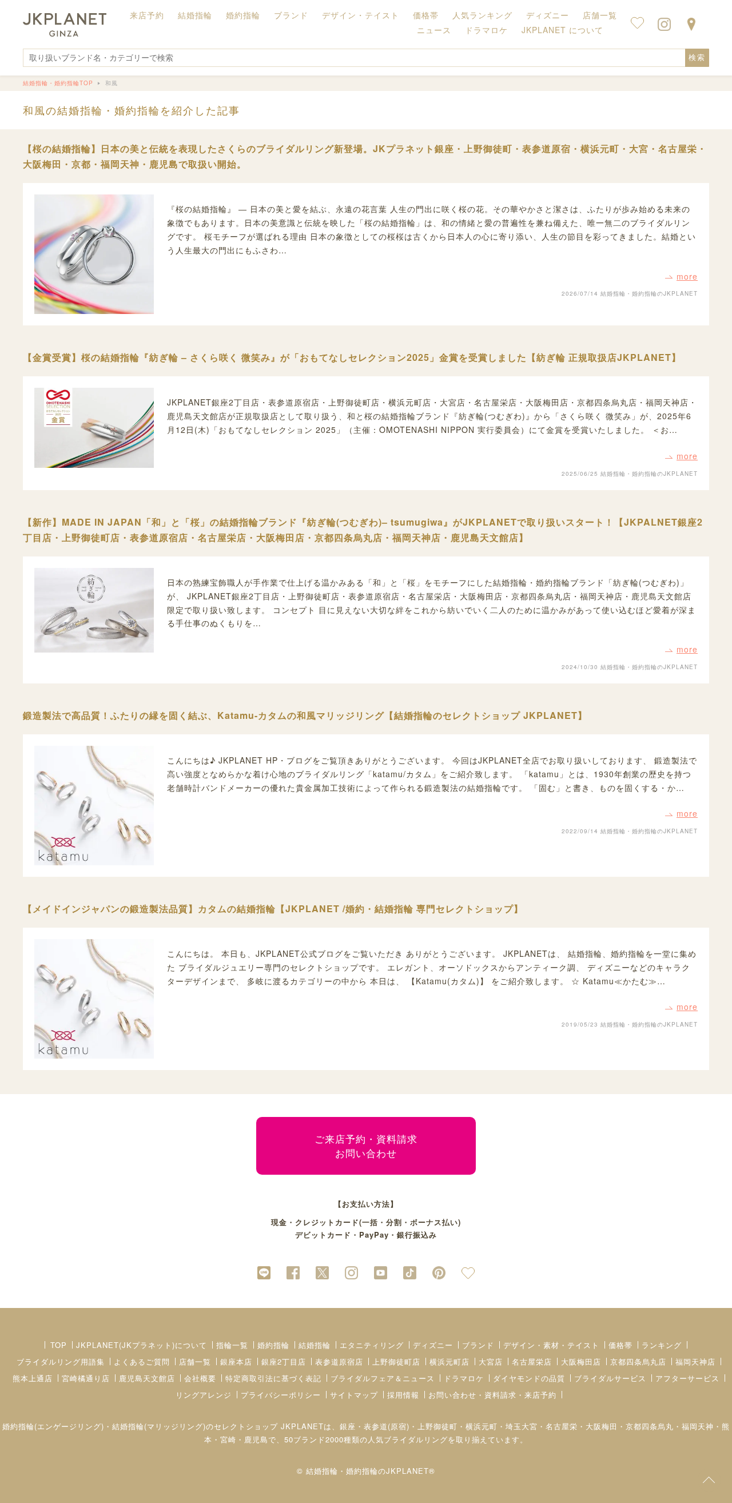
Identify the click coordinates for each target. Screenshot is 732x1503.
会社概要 (200, 1378)
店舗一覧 (600, 15)
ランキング (662, 1344)
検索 (697, 57)
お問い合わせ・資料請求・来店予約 (492, 1394)
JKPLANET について (562, 29)
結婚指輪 (315, 1344)
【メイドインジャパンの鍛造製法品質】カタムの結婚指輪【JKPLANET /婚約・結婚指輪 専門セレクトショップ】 (273, 908)
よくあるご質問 (142, 1361)
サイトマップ (354, 1394)
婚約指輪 (273, 1344)
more (687, 276)
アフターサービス (687, 1378)
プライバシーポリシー (281, 1394)
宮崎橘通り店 (86, 1378)
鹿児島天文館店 (147, 1378)
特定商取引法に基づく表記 (273, 1378)
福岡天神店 (695, 1361)
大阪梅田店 (581, 1361)
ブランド (478, 1344)
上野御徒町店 (396, 1361)
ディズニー (433, 1344)
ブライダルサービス (610, 1378)
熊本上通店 (33, 1378)
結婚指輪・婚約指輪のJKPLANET (649, 293)
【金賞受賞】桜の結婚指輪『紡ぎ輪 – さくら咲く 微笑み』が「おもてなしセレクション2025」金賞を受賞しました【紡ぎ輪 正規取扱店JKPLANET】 (352, 357)
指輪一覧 (232, 1344)
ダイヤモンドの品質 (529, 1378)
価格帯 (620, 1344)
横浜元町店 (449, 1361)
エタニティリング (372, 1344)
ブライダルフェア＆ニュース (383, 1378)
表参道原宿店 (339, 1361)
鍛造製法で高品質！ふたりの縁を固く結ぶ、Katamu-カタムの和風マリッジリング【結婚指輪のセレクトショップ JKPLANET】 (305, 715)
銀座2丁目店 (283, 1361)
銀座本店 (236, 1361)
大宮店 (491, 1361)
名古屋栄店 (532, 1361)
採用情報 (403, 1394)
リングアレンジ (204, 1394)
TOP (58, 1344)
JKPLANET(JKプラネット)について (141, 1344)
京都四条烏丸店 (638, 1361)
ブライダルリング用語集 (61, 1361)
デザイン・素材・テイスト (551, 1344)
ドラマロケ (464, 1378)
